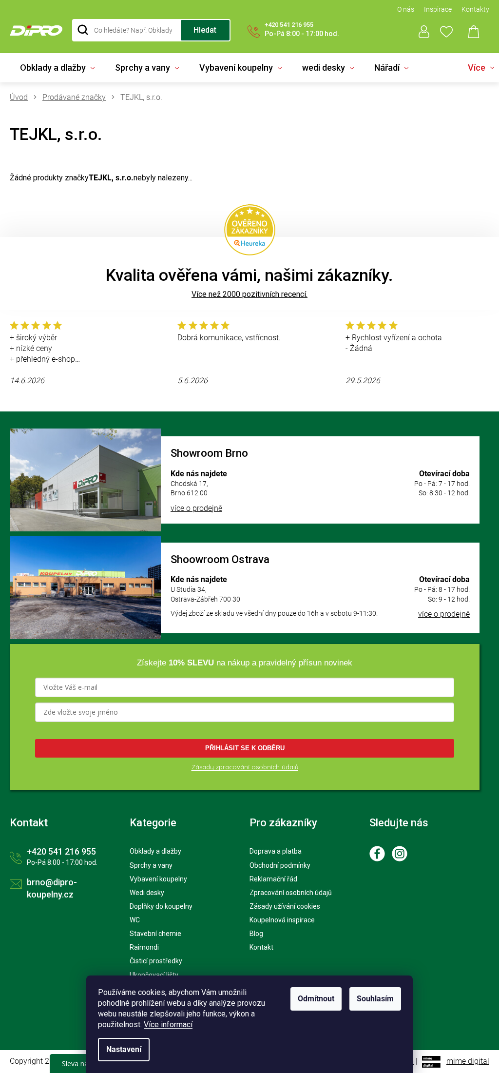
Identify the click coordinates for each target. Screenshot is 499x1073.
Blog (256, 933)
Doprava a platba (276, 851)
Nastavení (123, 1049)
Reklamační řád (273, 879)
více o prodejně (196, 508)
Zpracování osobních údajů (291, 893)
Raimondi (144, 947)
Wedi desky (147, 893)
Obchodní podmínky (280, 865)
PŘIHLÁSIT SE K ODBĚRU (245, 748)
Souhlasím (375, 998)
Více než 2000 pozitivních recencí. (249, 294)
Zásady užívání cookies (285, 906)
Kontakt (261, 947)
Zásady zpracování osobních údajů (245, 767)
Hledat (204, 30)
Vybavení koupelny (158, 879)
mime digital (467, 1061)
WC (135, 920)
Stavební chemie (155, 933)
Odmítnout (316, 998)
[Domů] (22, 97)
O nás (405, 9)
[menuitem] (57, 67)
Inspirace (438, 9)
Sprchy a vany (151, 865)
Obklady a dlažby (155, 851)
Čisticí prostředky (156, 961)
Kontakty (475, 9)
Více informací (168, 1024)
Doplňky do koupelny (161, 906)
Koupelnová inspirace (282, 920)
